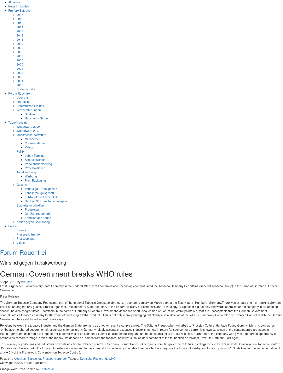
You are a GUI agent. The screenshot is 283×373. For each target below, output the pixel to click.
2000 (20, 85)
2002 (20, 77)
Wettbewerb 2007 (28, 131)
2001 (20, 81)
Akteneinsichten (35, 160)
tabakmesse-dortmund (31, 135)
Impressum (24, 102)
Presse (12, 226)
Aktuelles (14, 2)
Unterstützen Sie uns (30, 106)
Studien (30, 114)
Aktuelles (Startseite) (27, 358)
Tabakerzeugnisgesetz (39, 193)
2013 (20, 31)
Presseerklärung (35, 143)
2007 (20, 56)
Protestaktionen (35, 168)
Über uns (23, 97)
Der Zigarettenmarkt (38, 213)
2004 (20, 68)
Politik (20, 151)
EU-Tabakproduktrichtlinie (41, 197)
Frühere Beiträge (19, 10)
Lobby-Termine (35, 155)
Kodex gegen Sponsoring (33, 222)
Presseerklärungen (29, 234)
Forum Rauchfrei (19, 93)
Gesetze (22, 184)
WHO (112, 358)
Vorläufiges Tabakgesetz (41, 189)
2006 (20, 60)
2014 (20, 27)
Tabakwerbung (26, 172)
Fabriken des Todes (38, 218)
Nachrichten (33, 139)
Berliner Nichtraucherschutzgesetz (47, 201)
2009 (20, 48)
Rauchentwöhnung (37, 118)
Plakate (21, 230)
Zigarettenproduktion (30, 205)
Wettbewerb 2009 (28, 126)
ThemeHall (47, 369)
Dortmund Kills (26, 89)
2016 (20, 19)
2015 (20, 23)
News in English (18, 6)
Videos (29, 147)
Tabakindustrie (18, 122)
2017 (20, 14)
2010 (20, 43)
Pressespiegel (26, 238)
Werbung (31, 176)
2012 (20, 35)
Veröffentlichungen (29, 110)
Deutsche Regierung (93, 358)
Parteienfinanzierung (38, 164)
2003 (20, 72)
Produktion (32, 209)
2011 (20, 39)
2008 (20, 52)
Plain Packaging (35, 180)
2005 (20, 64)
